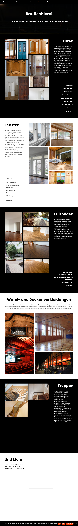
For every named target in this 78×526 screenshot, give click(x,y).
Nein (63, 523)
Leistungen (33, 2)
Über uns (50, 2)
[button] (10, 49)
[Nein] (76, 523)
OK (59, 523)
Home (5, 2)
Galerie (18, 2)
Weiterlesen (70, 523)
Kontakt (64, 2)
